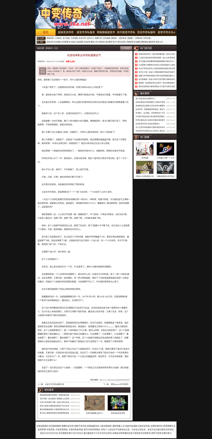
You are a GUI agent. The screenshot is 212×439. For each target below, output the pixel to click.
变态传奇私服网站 (146, 36)
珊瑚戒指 (144, 42)
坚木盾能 (57, 42)
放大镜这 (72, 42)
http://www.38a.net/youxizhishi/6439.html (114, 380)
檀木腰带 (108, 42)
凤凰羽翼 (79, 42)
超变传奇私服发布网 (86, 36)
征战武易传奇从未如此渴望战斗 (148, 124)
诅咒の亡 (90, 38)
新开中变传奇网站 (100, 433)
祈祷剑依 (138, 38)
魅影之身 (94, 42)
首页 (45, 32)
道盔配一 (130, 38)
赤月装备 (106, 38)
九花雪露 (74, 38)
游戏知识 (49, 48)
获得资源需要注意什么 (94, 413)
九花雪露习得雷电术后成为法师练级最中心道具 (157, 65)
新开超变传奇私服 (126, 36)
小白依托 (58, 38)
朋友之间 (159, 42)
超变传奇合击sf (166, 32)
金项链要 (64, 42)
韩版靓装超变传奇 (106, 36)
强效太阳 (50, 42)
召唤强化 (101, 42)
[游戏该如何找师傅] (117, 403)
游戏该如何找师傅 (118, 413)
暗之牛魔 (116, 42)
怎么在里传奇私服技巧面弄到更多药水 (150, 127)
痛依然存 (151, 42)
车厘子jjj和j (70, 62)
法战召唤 (86, 42)
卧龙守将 (82, 38)
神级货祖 (50, 38)
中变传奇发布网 (51, 433)
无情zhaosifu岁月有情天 (119, 384)
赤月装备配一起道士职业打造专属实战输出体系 (157, 79)
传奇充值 (146, 38)
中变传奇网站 (77, 433)
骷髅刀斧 (98, 38)
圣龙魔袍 (137, 42)
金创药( (123, 42)
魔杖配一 (114, 38)
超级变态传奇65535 (66, 36)
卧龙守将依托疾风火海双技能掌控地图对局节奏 (157, 69)
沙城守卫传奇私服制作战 (54, 384)
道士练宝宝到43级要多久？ (146, 99)
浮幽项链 (129, 42)
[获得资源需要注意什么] (94, 403)
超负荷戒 (122, 38)
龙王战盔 (66, 38)
